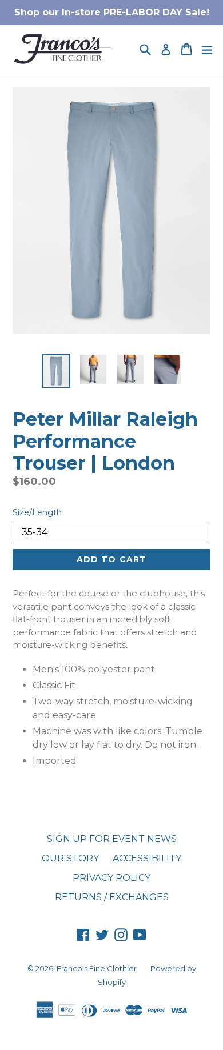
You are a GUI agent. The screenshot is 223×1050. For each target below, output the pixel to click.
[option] (55, 371)
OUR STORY (70, 858)
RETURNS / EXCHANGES (112, 897)
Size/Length (37, 512)
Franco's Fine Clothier (97, 968)
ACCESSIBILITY (147, 858)
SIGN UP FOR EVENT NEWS (112, 838)
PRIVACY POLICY (111, 877)
